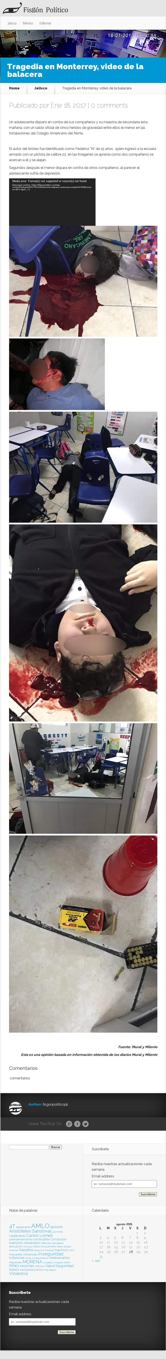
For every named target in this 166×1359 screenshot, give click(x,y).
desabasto (32, 1243)
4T (12, 1226)
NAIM (67, 1262)
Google (69, 1124)
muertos (48, 1262)
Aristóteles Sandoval (30, 1231)
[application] (52, 202)
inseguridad (51, 1253)
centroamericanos (20, 1239)
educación (15, 1246)
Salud (50, 1266)
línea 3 (29, 1257)
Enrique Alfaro (31, 1246)
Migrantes (15, 1262)
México (28, 23)
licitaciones (17, 1257)
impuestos (15, 1254)
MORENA (32, 1261)
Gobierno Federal (44, 1250)
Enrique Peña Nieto (52, 1246)
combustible (41, 1239)
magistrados (41, 1257)
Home (14, 88)
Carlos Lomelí (39, 1235)
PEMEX (14, 1266)
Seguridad (65, 1266)
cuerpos (16, 1243)
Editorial (45, 23)
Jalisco (12, 23)
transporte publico (31, 1269)
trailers (14, 1269)
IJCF (71, 1250)
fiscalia (67, 1246)
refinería (40, 1266)
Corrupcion (58, 1239)
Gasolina (26, 1250)
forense (13, 1250)
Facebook (77, 1124)
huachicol (61, 1250)
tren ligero (50, 1269)
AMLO (40, 1226)
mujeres (58, 1262)
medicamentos (59, 1257)
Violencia (18, 1273)
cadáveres (17, 1236)
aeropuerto (23, 1227)
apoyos (56, 1227)
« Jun (96, 1261)
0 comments (109, 105)
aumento (57, 1231)
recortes (27, 1266)
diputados (58, 1243)
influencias (30, 1254)
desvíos (46, 1243)
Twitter (85, 1124)
